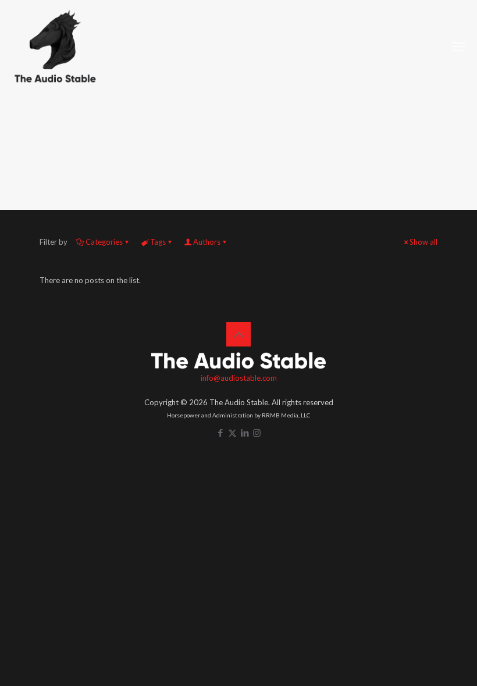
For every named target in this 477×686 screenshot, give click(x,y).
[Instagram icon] (256, 432)
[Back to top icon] (238, 334)
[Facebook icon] (220, 432)
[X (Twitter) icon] (232, 432)
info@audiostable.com (239, 378)
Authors (206, 241)
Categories (104, 241)
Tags (158, 241)
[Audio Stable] (55, 46)
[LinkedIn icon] (244, 432)
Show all (423, 241)
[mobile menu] (458, 46)
